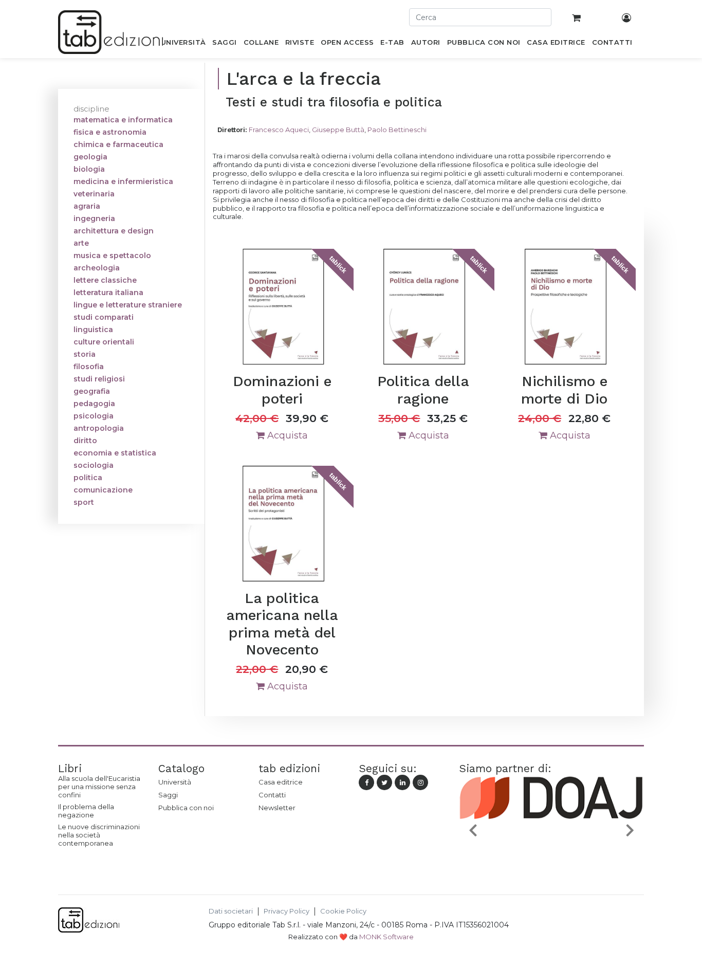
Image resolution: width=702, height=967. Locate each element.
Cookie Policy (343, 911)
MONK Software (386, 937)
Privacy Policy (286, 911)
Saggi (168, 795)
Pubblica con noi (186, 808)
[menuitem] (183, 44)
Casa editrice (280, 782)
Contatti (272, 795)
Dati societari (231, 911)
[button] (473, 829)
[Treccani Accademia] (599, 854)
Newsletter (276, 808)
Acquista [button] (286, 435)
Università (174, 782)
